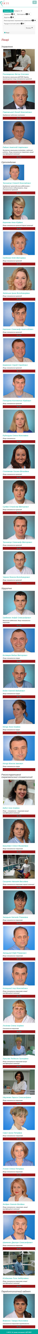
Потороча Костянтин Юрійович (17, 400)
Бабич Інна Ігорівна (11, 807)
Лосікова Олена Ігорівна (13, 1025)
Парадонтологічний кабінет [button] (13, 24)
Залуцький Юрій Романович (14, 952)
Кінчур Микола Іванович (13, 763)
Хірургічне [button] (8, 17)
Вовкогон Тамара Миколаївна (15, 1320)
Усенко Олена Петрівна (13, 1168)
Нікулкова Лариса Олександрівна (17, 1097)
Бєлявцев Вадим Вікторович (15, 655)
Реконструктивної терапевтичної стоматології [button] (18, 20)
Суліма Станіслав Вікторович (16, 506)
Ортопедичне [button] (22, 14)
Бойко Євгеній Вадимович (14, 690)
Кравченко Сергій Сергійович (15, 365)
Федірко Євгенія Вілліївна (13, 1204)
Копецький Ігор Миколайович (15, 988)
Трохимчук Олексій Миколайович (17, 183)
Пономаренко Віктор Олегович (16, 74)
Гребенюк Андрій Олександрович (17, 617)
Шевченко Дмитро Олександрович (18, 1242)
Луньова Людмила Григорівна (15, 1058)
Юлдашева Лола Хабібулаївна (15, 1278)
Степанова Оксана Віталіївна (16, 471)
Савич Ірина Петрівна (12, 1132)
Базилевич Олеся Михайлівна (15, 845)
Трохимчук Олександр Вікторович (17, 542)
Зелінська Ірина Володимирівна (16, 293)
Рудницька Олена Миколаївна (15, 435)
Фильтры (28, 28)
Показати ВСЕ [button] (8, 11)
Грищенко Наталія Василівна (15, 881)
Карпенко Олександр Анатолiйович (18, 329)
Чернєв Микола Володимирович (16, 577)
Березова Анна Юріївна (13, 222)
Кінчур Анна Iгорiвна (11, 726)
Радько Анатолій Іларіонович (15, 147)
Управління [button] (8, 14)
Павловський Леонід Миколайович (17, 112)
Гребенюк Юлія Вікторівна (14, 257)
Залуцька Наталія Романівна (15, 917)
